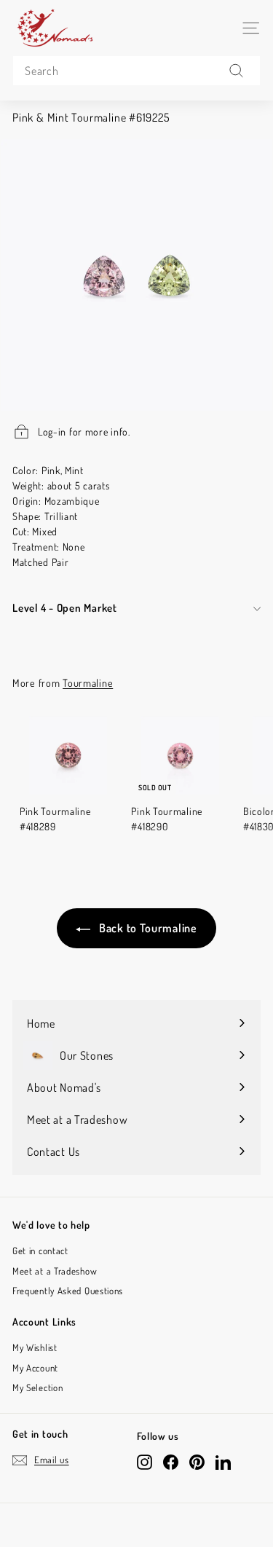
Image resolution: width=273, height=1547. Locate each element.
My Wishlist (35, 1347)
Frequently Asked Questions (67, 1290)
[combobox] (136, 70)
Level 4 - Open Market (64, 608)
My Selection (37, 1387)
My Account (35, 1368)
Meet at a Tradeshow (54, 1271)
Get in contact (40, 1250)
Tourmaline (88, 682)
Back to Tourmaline (146, 928)
